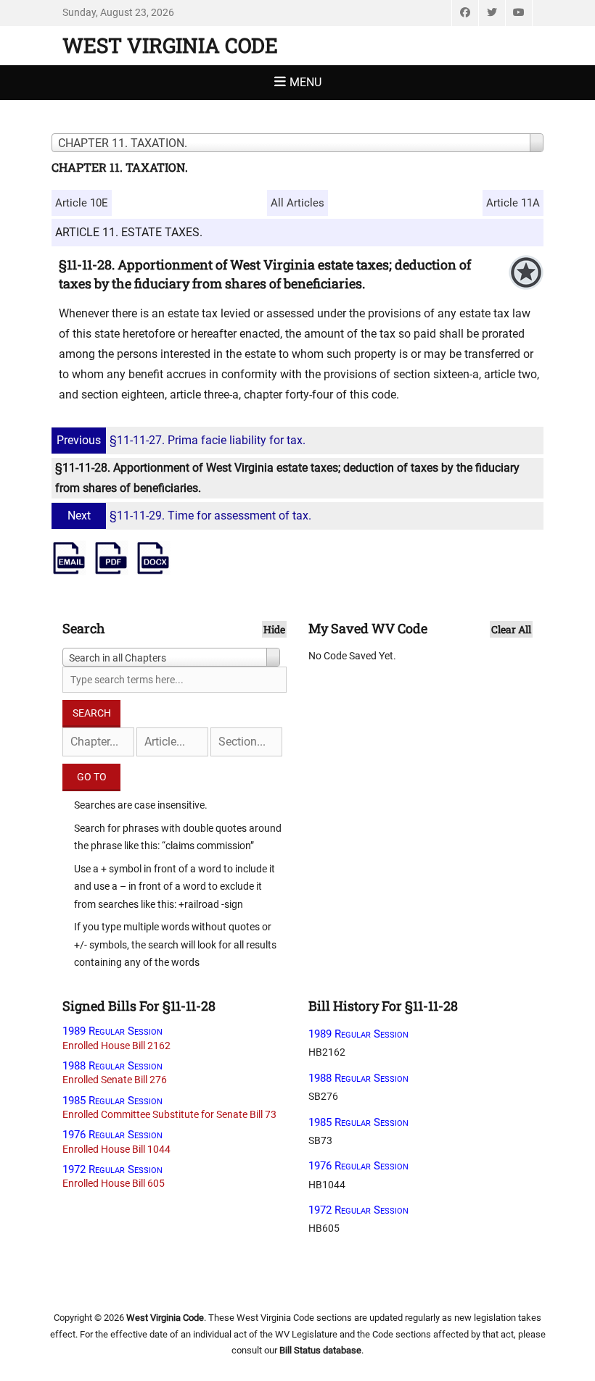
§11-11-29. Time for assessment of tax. (189, 515)
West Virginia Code (170, 45)
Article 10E (81, 202)
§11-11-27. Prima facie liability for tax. (181, 440)
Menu (305, 82)
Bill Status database (320, 1350)
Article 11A (513, 202)
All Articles (297, 202)
